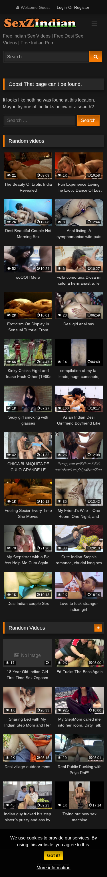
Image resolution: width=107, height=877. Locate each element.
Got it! (53, 855)
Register (81, 7)
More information (53, 867)
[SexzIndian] (44, 24)
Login (62, 7)
